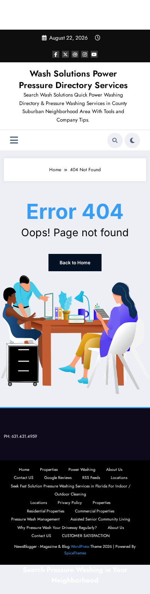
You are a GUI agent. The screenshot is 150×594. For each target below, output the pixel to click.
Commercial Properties (94, 511)
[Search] (115, 140)
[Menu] (14, 140)
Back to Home (75, 262)
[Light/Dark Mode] (132, 140)
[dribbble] (75, 54)
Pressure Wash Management (35, 519)
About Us (114, 469)
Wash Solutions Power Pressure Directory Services (73, 79)
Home (24, 469)
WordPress (80, 546)
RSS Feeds (91, 478)
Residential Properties (45, 511)
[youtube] (94, 54)
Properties (49, 469)
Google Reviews (58, 478)
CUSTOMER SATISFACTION (86, 536)
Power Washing (81, 469)
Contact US (23, 478)
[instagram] (84, 54)
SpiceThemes (75, 553)
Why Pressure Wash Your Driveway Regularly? (57, 528)
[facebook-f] (55, 54)
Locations (119, 478)
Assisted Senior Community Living (100, 519)
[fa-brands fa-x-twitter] (65, 54)
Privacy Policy (70, 503)
